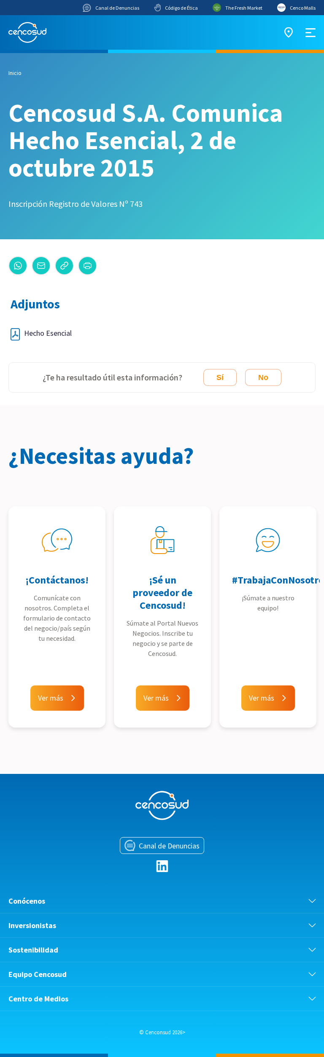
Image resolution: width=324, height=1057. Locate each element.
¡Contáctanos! (57, 579)
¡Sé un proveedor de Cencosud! (162, 592)
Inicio (15, 73)
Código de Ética (181, 8)
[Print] (87, 265)
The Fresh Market (243, 8)
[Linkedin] (162, 866)
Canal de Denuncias (117, 8)
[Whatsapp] (17, 265)
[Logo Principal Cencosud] (27, 32)
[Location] (288, 32)
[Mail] (41, 265)
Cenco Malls (303, 8)
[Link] (64, 265)
